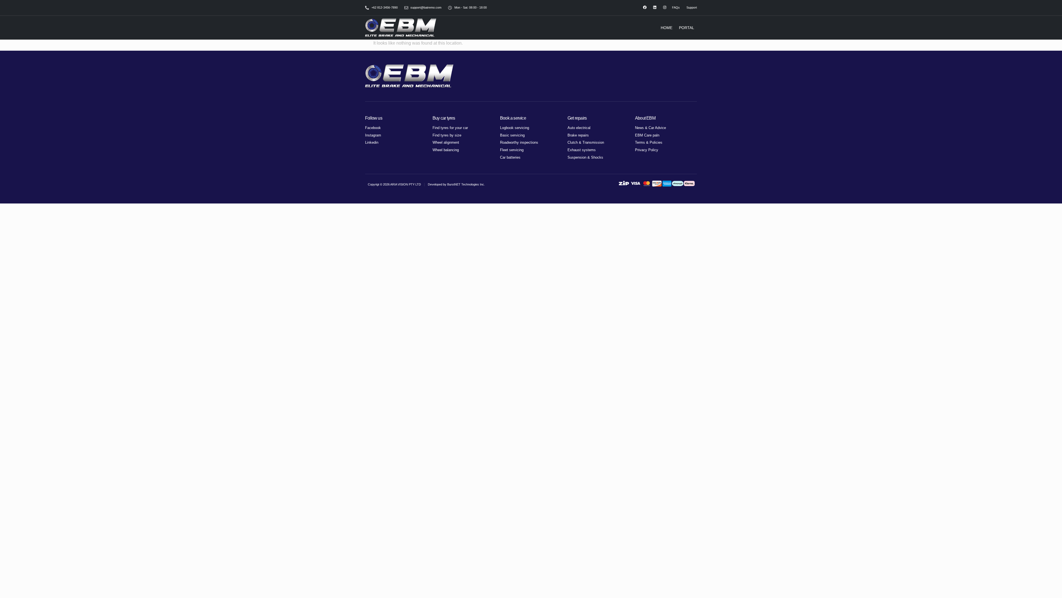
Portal (686, 27)
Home (666, 27)
